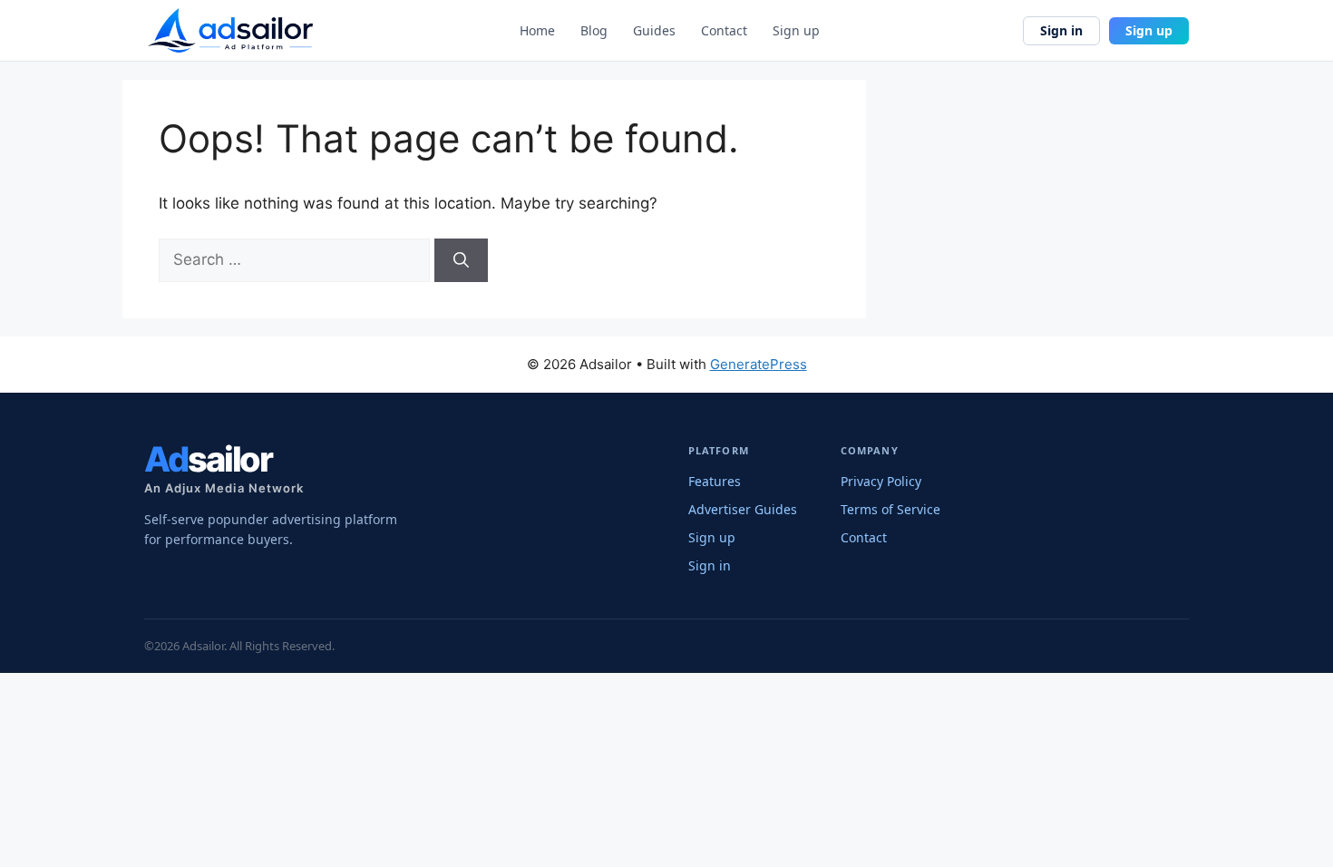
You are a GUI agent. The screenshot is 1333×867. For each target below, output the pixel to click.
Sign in (1061, 30)
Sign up (796, 30)
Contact (724, 30)
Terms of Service (890, 509)
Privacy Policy (881, 481)
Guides (654, 30)
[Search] (461, 260)
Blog (594, 30)
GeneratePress (758, 364)
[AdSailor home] (230, 30)
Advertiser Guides (742, 509)
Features (714, 481)
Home (537, 30)
